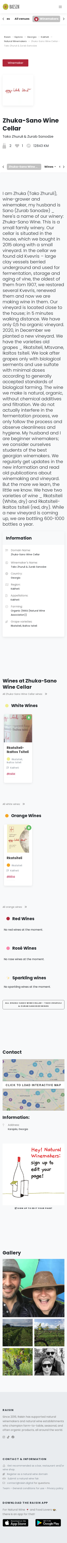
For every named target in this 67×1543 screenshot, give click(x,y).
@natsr (11, 773)
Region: (15, 586)
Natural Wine (16, 1510)
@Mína (11, 876)
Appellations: (19, 597)
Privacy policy (55, 1488)
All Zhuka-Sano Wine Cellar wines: (23, 694)
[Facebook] (13, 1437)
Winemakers (49, 19)
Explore (19, 36)
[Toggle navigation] (60, 6)
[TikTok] (8, 1437)
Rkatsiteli (14, 858)
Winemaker (15, 63)
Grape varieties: (24, 623)
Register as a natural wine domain (27, 1474)
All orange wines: (13, 907)
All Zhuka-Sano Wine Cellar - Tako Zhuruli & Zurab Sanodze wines (33, 1004)
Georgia (31, 36)
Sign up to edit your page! (34, 1208)
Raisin (7, 36)
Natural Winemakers (15, 41)
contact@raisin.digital (20, 1483)
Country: (16, 575)
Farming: (28, 611)
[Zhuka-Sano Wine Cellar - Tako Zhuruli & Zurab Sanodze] (33, 1288)
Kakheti (45, 36)
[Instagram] (4, 1437)
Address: (18, 1127)
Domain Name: (25, 552)
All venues (22, 19)
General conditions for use (29, 1488)
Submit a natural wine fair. (23, 1478)
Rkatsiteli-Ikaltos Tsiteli (18, 750)
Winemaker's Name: (28, 565)
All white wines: (12, 804)
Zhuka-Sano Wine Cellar (25, 167)
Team (6, 1488)
